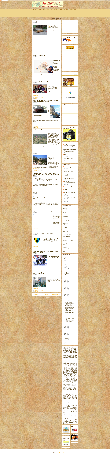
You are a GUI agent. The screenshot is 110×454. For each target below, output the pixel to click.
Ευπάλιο (64, 374)
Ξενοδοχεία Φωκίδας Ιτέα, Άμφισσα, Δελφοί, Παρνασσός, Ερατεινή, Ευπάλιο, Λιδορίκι (69, 234)
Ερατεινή (64, 372)
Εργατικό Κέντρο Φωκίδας (70, 373)
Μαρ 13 (66, 322)
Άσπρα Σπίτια (74, 348)
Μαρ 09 (66, 327)
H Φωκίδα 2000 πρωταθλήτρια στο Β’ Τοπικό (43, 233)
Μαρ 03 (66, 334)
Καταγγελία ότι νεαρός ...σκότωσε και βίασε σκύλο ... (69, 312)
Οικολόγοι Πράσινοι (73, 394)
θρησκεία (72, 421)
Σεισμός (75, 406)
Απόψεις (74, 355)
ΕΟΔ (63, 368)
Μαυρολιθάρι (64, 389)
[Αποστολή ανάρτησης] (44, 97)
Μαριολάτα (74, 388)
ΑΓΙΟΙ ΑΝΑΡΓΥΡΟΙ (65, 349)
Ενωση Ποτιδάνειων (65, 216)
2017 (64, 260)
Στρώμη (68, 408)
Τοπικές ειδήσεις (73, 411)
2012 (64, 266)
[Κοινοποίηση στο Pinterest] (36, 22)
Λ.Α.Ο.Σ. (64, 385)
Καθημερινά (64, 378)
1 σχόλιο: (38, 170)
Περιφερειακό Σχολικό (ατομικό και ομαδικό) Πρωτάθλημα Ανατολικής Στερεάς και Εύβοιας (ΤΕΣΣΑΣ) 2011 (45, 80)
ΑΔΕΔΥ (70, 349)
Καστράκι (75, 381)
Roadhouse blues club (66, 209)
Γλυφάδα (65, 362)
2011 (64, 267)
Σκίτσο (73, 407)
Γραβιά (69, 362)
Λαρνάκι (67, 385)
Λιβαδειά (75, 385)
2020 (64, 258)
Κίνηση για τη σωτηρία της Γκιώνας (67, 219)
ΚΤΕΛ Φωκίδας (65, 227)
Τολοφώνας (67, 411)
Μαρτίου (65, 279)
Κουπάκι (64, 224)
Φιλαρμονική (75, 415)
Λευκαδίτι (71, 385)
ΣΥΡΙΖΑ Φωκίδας (66, 406)
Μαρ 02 (66, 335)
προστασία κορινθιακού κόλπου (70, 422)
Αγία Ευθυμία (66, 350)
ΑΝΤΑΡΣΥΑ (75, 349)
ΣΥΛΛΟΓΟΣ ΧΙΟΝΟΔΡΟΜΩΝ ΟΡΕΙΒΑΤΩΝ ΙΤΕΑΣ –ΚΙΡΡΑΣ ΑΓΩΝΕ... (69, 319)
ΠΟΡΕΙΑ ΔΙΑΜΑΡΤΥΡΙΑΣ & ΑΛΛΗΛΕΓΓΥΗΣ (69, 197)
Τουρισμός (71, 9)
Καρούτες (64, 381)
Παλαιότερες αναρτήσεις (56, 294)
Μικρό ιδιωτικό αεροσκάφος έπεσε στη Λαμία (43, 211)
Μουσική (64, 392)
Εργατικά (75, 372)
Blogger (64, 452)
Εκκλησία (71, 369)
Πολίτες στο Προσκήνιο (71, 402)
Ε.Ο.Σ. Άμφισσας (73, 367)
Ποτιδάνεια (64, 404)
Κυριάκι (72, 384)
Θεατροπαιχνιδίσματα (72, 375)
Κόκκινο (75, 384)
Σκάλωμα (70, 407)
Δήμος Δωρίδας (65, 212)
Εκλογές (76, 369)
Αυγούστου (66, 273)
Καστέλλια (69, 381)
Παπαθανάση (69, 397)
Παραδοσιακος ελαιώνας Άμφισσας (69, 398)
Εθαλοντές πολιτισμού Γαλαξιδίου (69, 368)
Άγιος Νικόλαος (65, 348)
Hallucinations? (65, 208)
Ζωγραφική (71, 374)
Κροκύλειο (68, 384)
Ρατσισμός (73, 405)
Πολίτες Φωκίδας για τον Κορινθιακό (68, 240)
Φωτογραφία (66, 9)
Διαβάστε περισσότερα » (36, 95)
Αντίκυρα (74, 354)
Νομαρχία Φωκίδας (65, 231)
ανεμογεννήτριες (65, 420)
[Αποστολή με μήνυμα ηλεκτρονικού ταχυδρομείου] (33, 22)
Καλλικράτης (75, 378)
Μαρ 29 (66, 282)
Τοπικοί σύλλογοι (49, 9)
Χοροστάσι (75, 418)
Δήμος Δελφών (37, 171)
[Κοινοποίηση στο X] (34, 22)
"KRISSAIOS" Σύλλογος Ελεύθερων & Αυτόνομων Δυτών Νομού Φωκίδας (69, 192)
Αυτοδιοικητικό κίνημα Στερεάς (70, 358)
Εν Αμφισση (65, 189)
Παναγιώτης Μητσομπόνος (66, 237)
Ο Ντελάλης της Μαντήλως (66, 236)
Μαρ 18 (66, 295)
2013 (64, 265)
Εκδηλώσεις (66, 369)
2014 (64, 264)
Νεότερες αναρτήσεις (36, 294)
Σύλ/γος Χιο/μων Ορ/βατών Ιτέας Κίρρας (70, 409)
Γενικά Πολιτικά (68, 360)
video (71, 347)
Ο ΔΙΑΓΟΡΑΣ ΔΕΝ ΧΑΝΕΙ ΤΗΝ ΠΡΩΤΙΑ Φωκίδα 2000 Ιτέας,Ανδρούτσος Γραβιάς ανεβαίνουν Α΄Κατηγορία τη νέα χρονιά (46, 174)
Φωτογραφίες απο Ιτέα (66, 248)
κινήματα (75, 421)
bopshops (58, 452)
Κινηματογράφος (72, 382)
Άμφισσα (69, 348)
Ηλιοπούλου (76, 374)
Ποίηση (64, 402)
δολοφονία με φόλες (50, 25)
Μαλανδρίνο (70, 387)
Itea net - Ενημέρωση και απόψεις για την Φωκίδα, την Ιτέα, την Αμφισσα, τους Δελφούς (70, 150)
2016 (64, 261)
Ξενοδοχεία (55, 9)
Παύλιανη (70, 399)
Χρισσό (64, 251)
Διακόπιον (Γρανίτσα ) (66, 213)
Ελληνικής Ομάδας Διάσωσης (68, 371)
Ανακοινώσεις (75, 353)
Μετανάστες (64, 390)
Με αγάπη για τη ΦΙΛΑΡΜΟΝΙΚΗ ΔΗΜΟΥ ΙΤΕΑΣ (69, 228)
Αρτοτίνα (69, 356)
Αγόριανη (72, 350)
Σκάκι (36, 98)
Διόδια (65, 367)
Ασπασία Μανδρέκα (74, 356)
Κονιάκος (74, 383)
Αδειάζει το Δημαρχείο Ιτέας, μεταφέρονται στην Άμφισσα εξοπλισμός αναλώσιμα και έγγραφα (45, 101)
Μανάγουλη (64, 388)
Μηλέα (69, 390)
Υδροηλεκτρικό (70, 415)
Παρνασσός (65, 399)
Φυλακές (74, 416)
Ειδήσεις (76, 368)
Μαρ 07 (66, 329)
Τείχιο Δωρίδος (65, 247)
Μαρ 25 (66, 287)
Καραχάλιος (74, 380)
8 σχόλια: (38, 126)
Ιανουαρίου (66, 339)
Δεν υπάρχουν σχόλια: (40, 97)
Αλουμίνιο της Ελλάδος (67, 352)
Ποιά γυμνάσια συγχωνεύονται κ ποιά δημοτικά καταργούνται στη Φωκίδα (43, 273)
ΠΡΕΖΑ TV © (65, 154)
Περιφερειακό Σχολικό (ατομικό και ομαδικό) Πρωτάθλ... (69, 304)
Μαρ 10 (66, 326)
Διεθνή (67, 366)
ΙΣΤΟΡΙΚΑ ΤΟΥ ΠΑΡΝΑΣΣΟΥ (68, 166)
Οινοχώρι (71, 395)
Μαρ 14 (66, 300)
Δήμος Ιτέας (36, 127)
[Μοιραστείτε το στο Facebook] (35, 22)
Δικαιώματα (72, 366)
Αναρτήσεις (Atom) (48, 297)
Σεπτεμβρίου (66, 272)
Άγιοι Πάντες (74, 347)
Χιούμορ (65, 418)
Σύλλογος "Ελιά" (65, 244)
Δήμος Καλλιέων (72, 364)
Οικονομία (65, 395)
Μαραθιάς (69, 388)
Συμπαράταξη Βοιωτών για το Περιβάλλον (68, 243)
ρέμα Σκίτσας (64, 423)
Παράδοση (74, 397)
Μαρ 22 (66, 290)
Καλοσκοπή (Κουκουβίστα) (66, 220)
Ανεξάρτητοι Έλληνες (66, 354)
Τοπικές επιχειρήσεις (42, 9)
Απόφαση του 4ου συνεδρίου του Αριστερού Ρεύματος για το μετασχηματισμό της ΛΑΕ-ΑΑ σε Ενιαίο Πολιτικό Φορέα (70, 146)
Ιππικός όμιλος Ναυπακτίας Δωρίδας (68, 376)
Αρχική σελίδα (35, 9)
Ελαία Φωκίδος (65, 215)
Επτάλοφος (74, 371)
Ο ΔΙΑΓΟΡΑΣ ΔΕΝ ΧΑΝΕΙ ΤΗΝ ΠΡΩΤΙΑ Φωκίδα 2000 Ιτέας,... (69, 310)
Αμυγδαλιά (64, 353)
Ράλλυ (69, 405)
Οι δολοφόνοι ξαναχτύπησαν (39, 21)
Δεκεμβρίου (66, 268)
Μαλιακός (75, 387)
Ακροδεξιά (74, 351)
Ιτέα (65, 377)
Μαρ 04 (66, 333)
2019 (64, 259)
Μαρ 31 (66, 280)
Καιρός (75, 9)
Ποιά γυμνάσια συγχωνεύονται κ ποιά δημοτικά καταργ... (69, 321)
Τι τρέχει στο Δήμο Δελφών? (39, 55)
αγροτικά (72, 419)
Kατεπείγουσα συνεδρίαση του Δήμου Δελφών (43, 151)
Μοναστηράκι (73, 390)
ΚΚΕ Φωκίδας (70, 377)
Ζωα (67, 374)
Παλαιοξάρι (75, 396)
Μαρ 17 (66, 296)
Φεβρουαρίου (66, 338)
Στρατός (64, 408)
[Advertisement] (47, 15)
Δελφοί (76, 365)
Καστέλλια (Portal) (65, 223)
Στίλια (76, 407)
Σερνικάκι (64, 407)
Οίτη (68, 394)
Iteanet (68, 347)
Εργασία (69, 372)
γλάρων (49, 26)
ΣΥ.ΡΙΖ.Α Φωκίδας (65, 241)
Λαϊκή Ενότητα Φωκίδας (67, 144)
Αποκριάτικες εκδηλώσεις (67, 355)
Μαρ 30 (66, 281)
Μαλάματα (65, 387)
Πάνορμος (70, 396)
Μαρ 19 (66, 294)
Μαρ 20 (66, 293)
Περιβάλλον (36, 39)
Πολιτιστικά (65, 403)
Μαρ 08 (66, 328)
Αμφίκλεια (69, 353)
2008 (64, 343)
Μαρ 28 (66, 283)
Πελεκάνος (74, 399)
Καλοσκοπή (65, 380)
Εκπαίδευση (36, 291)
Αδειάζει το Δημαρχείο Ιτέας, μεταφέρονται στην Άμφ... (69, 306)
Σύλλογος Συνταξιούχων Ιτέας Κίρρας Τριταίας (70, 410)
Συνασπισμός (72, 408)
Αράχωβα (64, 356)
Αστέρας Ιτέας (65, 357)
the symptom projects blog (68, 186)
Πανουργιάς (64, 397)
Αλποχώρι (74, 352)
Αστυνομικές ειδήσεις (73, 357)
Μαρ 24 (66, 288)
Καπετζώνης (70, 380)
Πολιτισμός (34, 10)
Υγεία (65, 415)
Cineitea (64, 347)
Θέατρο (65, 375)
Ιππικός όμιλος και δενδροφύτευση (40, 129)
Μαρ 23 (66, 289)
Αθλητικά (60, 9)
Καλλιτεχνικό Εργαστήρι (70, 379)
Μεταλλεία (72, 389)
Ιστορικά (75, 376)
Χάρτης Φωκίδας (40, 10)
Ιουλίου (65, 274)
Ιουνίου (65, 275)
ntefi (64, 177)
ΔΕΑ (72, 362)
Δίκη (68, 365)
